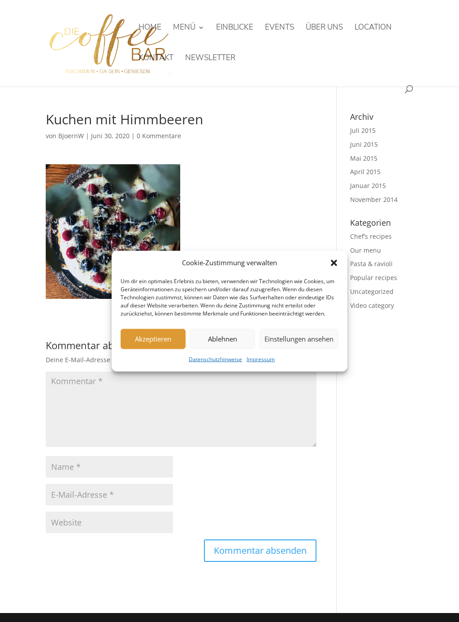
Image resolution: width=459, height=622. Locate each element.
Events (279, 28)
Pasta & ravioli (371, 263)
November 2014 (374, 199)
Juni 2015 (364, 144)
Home (150, 28)
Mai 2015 (363, 158)
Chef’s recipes (371, 236)
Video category (372, 305)
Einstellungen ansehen (298, 338)
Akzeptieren (153, 338)
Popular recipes (373, 277)
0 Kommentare (159, 135)
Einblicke (234, 28)
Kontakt (156, 59)
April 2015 (365, 171)
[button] (333, 262)
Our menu (365, 250)
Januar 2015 (368, 185)
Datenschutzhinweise (215, 359)
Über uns (324, 28)
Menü (184, 28)
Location (373, 28)
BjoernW (71, 135)
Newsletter (210, 59)
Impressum (261, 359)
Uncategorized (372, 291)
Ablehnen (222, 338)
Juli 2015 (363, 130)
